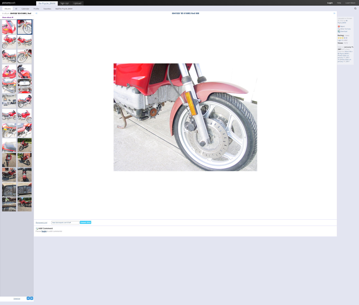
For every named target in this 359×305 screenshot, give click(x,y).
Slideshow (17, 298)
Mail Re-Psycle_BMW (64, 8)
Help (339, 3)
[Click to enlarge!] (185, 117)
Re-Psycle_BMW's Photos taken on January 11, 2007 (343, 55)
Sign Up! (64, 3)
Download (343, 31)
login (44, 231)
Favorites (47, 8)
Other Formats (345, 29)
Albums (7, 8)
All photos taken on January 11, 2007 (344, 60)
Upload (77, 3)
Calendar (25, 8)
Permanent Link (41, 222)
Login (330, 3)
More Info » (349, 51)
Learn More (350, 3)
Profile (36, 8)
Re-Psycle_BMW (47, 3)
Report (342, 26)
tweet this (85, 222)
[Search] (355, 8)
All (16, 8)
